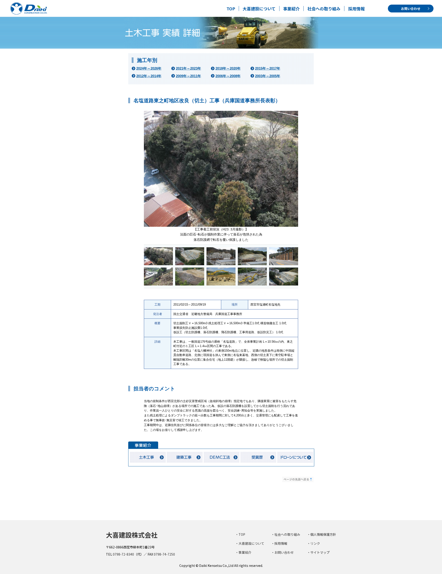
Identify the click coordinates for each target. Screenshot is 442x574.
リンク (315, 543)
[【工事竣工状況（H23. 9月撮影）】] (189, 263)
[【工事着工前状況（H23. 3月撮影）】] (221, 263)
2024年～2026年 (148, 68)
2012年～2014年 (148, 76)
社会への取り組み (323, 8)
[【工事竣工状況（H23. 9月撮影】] (252, 263)
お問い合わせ (410, 8)
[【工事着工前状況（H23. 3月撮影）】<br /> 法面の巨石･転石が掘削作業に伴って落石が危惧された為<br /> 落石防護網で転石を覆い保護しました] (158, 263)
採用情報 (356, 8)
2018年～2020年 (228, 68)
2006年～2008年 (228, 76)
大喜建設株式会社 (131, 535)
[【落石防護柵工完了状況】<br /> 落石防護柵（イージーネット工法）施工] (158, 283)
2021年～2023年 (188, 68)
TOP (231, 8)
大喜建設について (259, 8)
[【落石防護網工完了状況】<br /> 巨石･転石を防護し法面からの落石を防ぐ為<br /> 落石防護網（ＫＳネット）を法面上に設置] (189, 283)
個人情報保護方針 (323, 534)
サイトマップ (320, 552)
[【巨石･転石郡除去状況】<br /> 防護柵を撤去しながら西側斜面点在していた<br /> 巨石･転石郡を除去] (221, 283)
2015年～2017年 (267, 68)
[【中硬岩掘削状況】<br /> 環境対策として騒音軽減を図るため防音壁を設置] (283, 283)
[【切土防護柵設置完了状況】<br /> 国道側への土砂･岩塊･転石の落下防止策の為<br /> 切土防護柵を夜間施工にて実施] (283, 263)
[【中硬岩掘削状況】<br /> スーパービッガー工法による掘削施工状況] (252, 283)
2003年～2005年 (267, 76)
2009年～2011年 (188, 76)
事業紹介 (291, 8)
